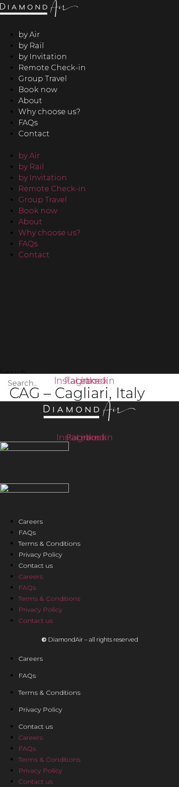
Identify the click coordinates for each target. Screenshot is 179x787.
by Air (29, 34)
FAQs (28, 122)
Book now (37, 89)
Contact (34, 133)
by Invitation (42, 56)
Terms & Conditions (49, 543)
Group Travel (42, 78)
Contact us (35, 565)
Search (13, 373)
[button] (89, 144)
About (30, 100)
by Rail (31, 45)
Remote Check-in (52, 67)
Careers (30, 521)
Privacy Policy (40, 554)
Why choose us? (49, 111)
